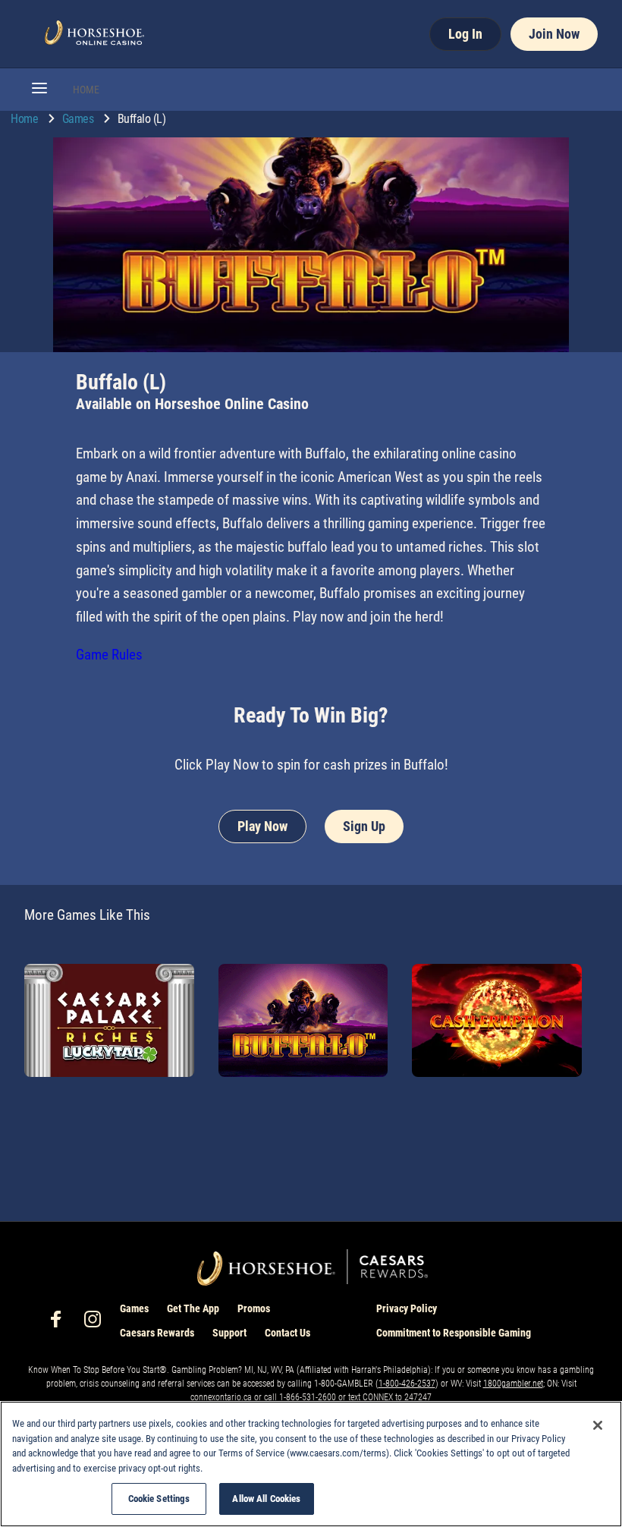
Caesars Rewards (157, 1333)
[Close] (597, 1425)
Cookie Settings (159, 1498)
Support (229, 1333)
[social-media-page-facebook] (60, 1323)
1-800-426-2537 (407, 1383)
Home (26, 119)
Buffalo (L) (142, 119)
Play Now (262, 826)
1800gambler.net (513, 1383)
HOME (86, 89)
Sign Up (364, 826)
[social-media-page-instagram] (97, 1323)
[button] (39, 89)
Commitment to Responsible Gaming (453, 1333)
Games (79, 119)
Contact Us (287, 1333)
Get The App (193, 1308)
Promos (253, 1308)
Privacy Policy (406, 1308)
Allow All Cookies (266, 1498)
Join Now (554, 34)
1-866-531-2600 (307, 1397)
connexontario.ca (222, 1397)
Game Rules (109, 654)
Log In (465, 34)
